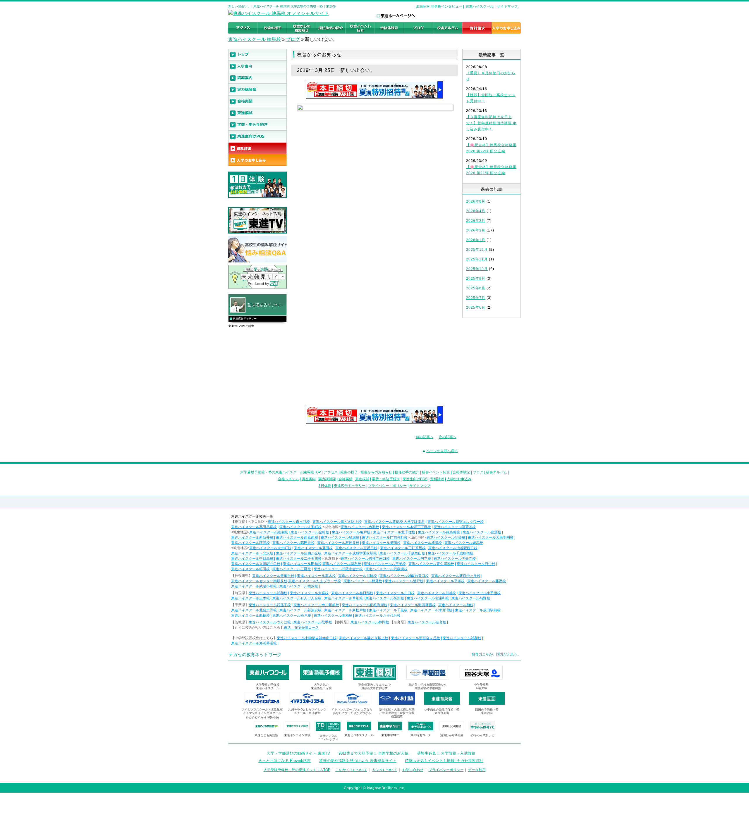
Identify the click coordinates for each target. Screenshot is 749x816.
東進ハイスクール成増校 (422, 543)
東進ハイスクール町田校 (250, 569)
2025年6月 (475, 307)
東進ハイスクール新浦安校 (300, 610)
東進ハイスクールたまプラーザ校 (314, 581)
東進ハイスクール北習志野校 (254, 610)
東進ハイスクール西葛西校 (297, 537)
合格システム (288, 479)
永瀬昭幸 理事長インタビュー (439, 6)
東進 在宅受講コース (301, 627)
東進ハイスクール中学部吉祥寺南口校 (306, 638)
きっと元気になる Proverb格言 (284, 760)
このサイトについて (351, 770)
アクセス (331, 472)
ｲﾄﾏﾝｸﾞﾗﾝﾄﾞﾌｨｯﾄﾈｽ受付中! (262, 717)
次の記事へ (447, 437)
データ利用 (477, 770)
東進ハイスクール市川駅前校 (316, 605)
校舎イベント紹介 (436, 472)
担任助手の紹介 (407, 472)
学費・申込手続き (386, 479)
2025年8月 (475, 288)
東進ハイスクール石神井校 (338, 543)
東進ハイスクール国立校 (411, 558)
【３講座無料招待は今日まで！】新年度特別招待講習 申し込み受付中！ (491, 123)
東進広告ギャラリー (245, 318)
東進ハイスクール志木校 (250, 598)
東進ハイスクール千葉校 (388, 610)
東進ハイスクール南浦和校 (428, 598)
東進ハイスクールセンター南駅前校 (259, 581)
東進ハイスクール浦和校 (268, 593)
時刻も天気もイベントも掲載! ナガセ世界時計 (444, 760)
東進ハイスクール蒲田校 (313, 548)
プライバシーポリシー (446, 770)
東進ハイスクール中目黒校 (252, 558)
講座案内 (309, 479)
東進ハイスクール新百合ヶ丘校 (455, 576)
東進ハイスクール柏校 (455, 605)
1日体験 (325, 486)
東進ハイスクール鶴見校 (362, 581)
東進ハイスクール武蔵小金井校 (338, 569)
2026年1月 (475, 240)
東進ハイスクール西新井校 (252, 537)
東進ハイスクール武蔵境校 (386, 569)
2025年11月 (477, 259)
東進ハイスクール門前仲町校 (385, 537)
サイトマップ (507, 6)
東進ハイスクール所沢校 (384, 598)
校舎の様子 (349, 472)
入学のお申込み (459, 479)
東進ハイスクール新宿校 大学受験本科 (394, 522)
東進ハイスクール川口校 (395, 593)
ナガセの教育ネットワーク (255, 654)
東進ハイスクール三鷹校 (291, 569)
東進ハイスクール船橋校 (250, 615)
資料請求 (437, 479)
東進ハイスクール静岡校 (370, 622)
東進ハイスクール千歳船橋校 (450, 553)
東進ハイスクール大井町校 (270, 548)
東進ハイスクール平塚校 (445, 581)
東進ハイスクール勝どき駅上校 (337, 522)
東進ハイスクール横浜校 (298, 586)
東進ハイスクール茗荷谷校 (455, 527)
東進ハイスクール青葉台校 (273, 576)
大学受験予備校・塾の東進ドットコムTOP (297, 770)
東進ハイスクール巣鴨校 (381, 543)
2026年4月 (475, 211)
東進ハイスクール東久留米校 (431, 564)
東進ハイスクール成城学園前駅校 (350, 553)
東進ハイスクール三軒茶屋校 (403, 548)
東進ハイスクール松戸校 (291, 615)
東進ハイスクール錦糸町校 (439, 532)
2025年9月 (475, 278)
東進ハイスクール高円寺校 (293, 543)
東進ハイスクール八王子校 (385, 564)
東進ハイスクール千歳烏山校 (402, 553)
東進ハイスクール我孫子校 (270, 605)
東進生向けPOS (415, 479)
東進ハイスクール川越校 (436, 593)
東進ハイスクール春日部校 (352, 593)
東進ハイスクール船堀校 (340, 537)
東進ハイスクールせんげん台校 (297, 598)
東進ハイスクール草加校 (343, 598)
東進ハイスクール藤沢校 (486, 581)
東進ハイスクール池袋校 (446, 537)
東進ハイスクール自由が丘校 (299, 553)
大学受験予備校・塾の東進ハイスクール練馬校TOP (280, 472)
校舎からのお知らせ (376, 472)
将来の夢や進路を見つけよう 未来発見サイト (357, 760)
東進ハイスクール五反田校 (356, 548)
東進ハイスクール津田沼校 (431, 610)
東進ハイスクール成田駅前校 (478, 610)
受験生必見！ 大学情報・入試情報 (446, 753)
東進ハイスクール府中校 (476, 564)
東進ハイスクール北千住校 (394, 532)
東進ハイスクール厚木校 (316, 576)
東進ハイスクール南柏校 (333, 615)
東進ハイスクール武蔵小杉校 (254, 586)
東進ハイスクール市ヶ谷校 (289, 522)
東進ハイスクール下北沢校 (252, 553)
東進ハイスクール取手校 (312, 622)
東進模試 (362, 479)
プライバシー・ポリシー (387, 486)
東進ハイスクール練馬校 (463, 543)
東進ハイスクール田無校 (302, 564)
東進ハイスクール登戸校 (404, 581)
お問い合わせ (412, 770)
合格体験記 (461, 472)
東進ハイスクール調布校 (341, 564)
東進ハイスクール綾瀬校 (268, 532)
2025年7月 (475, 298)
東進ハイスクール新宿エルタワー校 (455, 522)
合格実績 (346, 479)
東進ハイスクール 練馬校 (254, 39)
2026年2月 (475, 230)
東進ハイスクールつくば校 (270, 622)
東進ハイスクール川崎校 (357, 576)
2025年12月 (477, 250)
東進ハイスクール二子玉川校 (299, 558)
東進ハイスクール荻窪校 (250, 543)
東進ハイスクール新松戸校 (345, 610)
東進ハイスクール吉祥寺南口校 (365, 558)
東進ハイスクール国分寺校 (455, 558)
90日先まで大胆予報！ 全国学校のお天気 (373, 753)
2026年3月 (475, 221)
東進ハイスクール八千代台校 (378, 615)
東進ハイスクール (479, 6)
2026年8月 (475, 201)
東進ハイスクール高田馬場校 (254, 527)
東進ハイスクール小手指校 (479, 593)
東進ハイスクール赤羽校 (360, 527)
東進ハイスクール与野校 (470, 598)
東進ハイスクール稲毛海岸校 (364, 605)
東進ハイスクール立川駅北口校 (255, 564)
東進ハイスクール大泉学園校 (490, 537)
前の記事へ (424, 437)
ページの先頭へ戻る (442, 451)
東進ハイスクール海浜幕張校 (413, 605)
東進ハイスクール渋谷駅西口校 (452, 548)
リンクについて (384, 770)
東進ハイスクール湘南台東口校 (404, 576)
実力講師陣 (327, 479)
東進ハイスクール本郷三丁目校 (406, 527)
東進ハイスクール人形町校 (300, 527)
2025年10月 (477, 269)
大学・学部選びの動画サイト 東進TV (298, 753)
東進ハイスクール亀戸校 (351, 532)
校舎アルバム (496, 472)
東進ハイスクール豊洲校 (482, 532)
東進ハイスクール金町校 (310, 532)
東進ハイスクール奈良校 (427, 622)
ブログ (293, 39)
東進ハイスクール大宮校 (309, 593)
